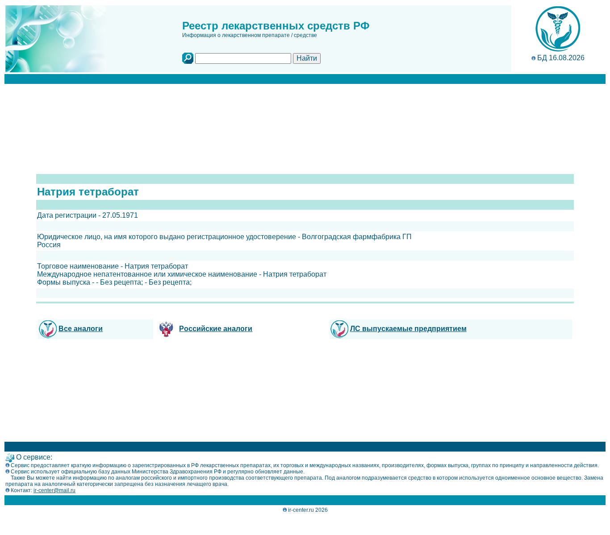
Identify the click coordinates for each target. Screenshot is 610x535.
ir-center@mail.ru (54, 490)
